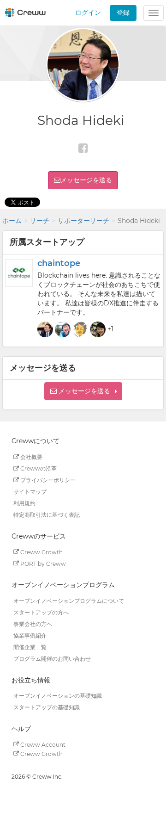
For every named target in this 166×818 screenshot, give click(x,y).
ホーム (12, 221)
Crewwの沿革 (38, 468)
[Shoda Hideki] (45, 329)
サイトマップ (30, 491)
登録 (123, 12)
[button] (83, 391)
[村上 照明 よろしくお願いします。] (80, 329)
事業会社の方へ (32, 623)
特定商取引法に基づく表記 (46, 514)
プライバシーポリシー (47, 480)
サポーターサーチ (83, 221)
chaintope (58, 263)
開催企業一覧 (30, 647)
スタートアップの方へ (41, 612)
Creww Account (42, 744)
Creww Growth (41, 551)
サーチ (39, 221)
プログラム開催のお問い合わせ (52, 658)
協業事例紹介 (30, 635)
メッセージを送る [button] (86, 180)
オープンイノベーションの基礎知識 (57, 695)
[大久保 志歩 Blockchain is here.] (98, 329)
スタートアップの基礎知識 (46, 707)
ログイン (88, 12)
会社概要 (30, 456)
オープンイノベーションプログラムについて (68, 600)
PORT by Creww (42, 563)
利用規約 (24, 503)
